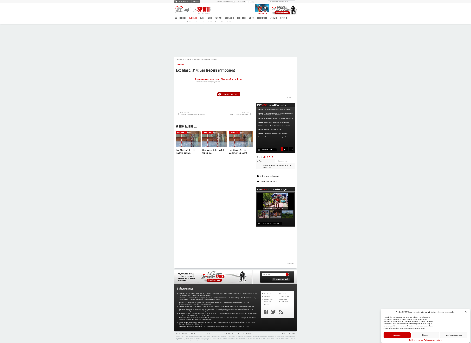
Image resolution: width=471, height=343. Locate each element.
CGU (225, 334)
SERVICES (267, 293)
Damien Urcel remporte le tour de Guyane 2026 (200, 309)
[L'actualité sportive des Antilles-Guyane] (193, 9)
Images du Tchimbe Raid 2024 (196, 326)
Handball (188, 59)
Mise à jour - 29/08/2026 (204, 13)
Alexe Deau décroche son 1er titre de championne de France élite (206, 317)
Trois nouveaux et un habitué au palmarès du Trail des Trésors (236, 322)
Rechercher (287, 274)
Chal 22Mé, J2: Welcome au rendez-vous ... (193, 113)
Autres (251, 18)
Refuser (425, 335)
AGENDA (266, 296)
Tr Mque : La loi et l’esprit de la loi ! (243, 306)
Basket (202, 18)
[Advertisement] (275, 247)
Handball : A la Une (186, 22)
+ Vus (259, 161)
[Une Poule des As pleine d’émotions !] (275, 214)
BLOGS (266, 304)
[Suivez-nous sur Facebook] (247, 1)
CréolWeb (292, 334)
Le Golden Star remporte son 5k (201, 319)
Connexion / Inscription (229, 94)
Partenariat (241, 334)
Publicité (248, 334)
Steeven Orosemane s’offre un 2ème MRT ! (198, 315)
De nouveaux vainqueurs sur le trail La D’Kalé (202, 322)
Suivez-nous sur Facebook (269, 176)
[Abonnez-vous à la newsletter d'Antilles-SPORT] (234, 1)
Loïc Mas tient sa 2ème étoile (192, 306)
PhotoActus (262, 18)
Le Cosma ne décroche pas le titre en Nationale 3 (199, 302)
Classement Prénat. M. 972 (223, 22)
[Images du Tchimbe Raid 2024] (275, 201)
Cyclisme (218, 18)
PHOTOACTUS (284, 296)
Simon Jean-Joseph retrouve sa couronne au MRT (202, 313)
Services (283, 18)
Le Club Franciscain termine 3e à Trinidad (198, 293)
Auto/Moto (229, 18)
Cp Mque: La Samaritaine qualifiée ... (238, 113)
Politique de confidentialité (433, 340)
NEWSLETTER (268, 299)
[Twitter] (273, 312)
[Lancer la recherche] (294, 2)
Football (183, 18)
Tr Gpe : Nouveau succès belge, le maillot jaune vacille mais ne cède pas (209, 311)
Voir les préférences (454, 335)
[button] (465, 312)
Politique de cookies (416, 340)
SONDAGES (267, 302)
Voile (210, 18)
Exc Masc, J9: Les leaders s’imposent (238, 151)
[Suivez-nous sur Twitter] (250, 1)
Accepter (397, 335)
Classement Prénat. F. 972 (204, 22)
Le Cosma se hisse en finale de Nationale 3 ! (228, 302)
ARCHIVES (282, 293)
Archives (273, 18)
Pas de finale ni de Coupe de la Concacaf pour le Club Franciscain (231, 293)
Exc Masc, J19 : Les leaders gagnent (185, 151)
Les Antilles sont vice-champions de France (199, 298)
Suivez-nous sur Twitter (269, 182)
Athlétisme (241, 18)
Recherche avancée (282, 279)
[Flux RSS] (253, 1)
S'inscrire (196, 1)
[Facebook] (265, 312)
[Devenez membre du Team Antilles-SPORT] (283, 9)
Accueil (179, 59)
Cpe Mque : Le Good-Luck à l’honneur (190, 324)
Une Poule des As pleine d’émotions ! (217, 326)
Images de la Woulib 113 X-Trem (239, 326)
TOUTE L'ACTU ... (268, 150)
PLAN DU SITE (283, 302)
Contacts (234, 334)
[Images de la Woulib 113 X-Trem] (287, 214)
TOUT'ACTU (283, 299)
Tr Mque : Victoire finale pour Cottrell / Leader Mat (217, 306)
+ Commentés (282, 161)
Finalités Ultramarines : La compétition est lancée (205, 299)
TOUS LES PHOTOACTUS (270, 223)
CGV (229, 334)
